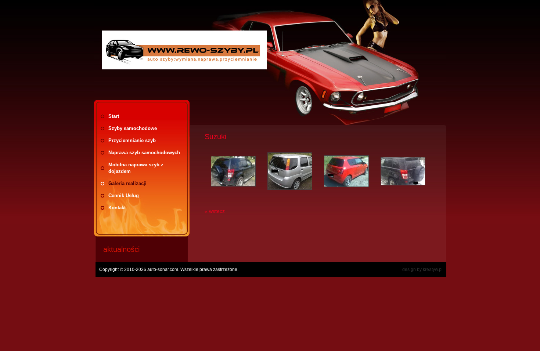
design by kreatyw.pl (422, 269)
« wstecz (215, 211)
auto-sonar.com (162, 269)
